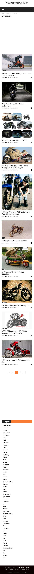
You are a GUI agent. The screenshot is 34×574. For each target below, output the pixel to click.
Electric (5, 462)
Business (5, 445)
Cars (4, 447)
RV (3, 526)
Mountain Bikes (7, 513)
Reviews (5, 521)
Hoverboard (6, 494)
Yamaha (5, 555)
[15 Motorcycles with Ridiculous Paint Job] (17, 349)
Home (3, 13)
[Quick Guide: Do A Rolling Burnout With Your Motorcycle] (17, 62)
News (4, 516)
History (5, 487)
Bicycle (5, 430)
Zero (4, 558)
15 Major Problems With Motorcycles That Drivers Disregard (16, 213)
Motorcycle (8, 13)
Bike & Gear (6, 433)
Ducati (5, 457)
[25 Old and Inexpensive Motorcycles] (17, 291)
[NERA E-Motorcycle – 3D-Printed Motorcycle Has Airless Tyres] (17, 320)
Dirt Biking (6, 455)
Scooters (5, 528)
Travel (5, 543)
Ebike (4, 460)
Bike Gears (6, 435)
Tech (4, 536)
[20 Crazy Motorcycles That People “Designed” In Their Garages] (17, 155)
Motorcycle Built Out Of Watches (14, 241)
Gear (4, 474)
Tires (4, 540)
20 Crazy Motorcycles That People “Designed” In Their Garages (15, 167)
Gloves (5, 479)
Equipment (6, 464)
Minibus (5, 509)
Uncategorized (7, 548)
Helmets (5, 484)
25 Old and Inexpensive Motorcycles (15, 305)
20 (20, 372)
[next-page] (24, 372)
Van (4, 553)
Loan (4, 506)
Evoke (5, 467)
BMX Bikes (6, 442)
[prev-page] (9, 372)
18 (12, 372)
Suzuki (5, 533)
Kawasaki (4, 137)
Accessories (7, 425)
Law (4, 504)
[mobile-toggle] (2, 9)
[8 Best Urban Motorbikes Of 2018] (17, 125)
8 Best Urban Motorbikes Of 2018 (14, 140)
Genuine (5, 477)
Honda (5, 491)
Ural (4, 550)
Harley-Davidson (8, 482)
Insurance (6, 499)
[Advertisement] (17, 36)
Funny (3, 163)
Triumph (5, 545)
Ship (4, 531)
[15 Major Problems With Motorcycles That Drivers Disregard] (17, 192)
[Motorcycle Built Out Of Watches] (17, 229)
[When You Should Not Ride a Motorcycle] (17, 92)
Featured (4, 70)
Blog (4, 437)
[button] (31, 9)
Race (4, 518)
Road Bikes (6, 523)
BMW (4, 440)
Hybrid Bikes (6, 496)
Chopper (5, 450)
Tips (4, 538)
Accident (5, 428)
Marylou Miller (5, 77)
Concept (5, 452)
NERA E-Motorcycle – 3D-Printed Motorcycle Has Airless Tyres (14, 332)
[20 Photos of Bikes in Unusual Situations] (17, 258)
